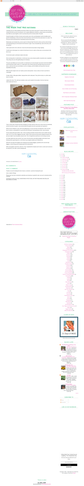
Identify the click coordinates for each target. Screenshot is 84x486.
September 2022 (65, 159)
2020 (62, 176)
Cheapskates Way (68, 251)
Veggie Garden (68, 309)
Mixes (68, 283)
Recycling (68, 293)
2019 (62, 178)
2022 (62, 155)
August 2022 (64, 160)
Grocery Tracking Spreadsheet (69, 274)
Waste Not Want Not (68, 310)
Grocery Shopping (68, 272)
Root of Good (69, 355)
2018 (62, 180)
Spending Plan (68, 301)
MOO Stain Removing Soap (69, 100)
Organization (68, 287)
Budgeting (68, 248)
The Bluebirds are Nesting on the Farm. (69, 345)
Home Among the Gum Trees (69, 70)
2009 (62, 195)
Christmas (68, 254)
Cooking (68, 259)
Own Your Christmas (69, 289)
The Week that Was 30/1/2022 (68, 170)
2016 (62, 183)
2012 (62, 190)
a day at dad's (68, 376)
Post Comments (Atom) (17, 224)
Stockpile (68, 302)
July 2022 (64, 162)
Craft (68, 260)
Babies (68, 247)
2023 (62, 154)
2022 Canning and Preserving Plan (68, 172)
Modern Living (68, 284)
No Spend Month (68, 286)
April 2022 (64, 167)
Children (68, 253)
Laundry (68, 278)
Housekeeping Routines (69, 84)
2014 (62, 187)
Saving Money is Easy (68, 295)
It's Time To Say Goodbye (71, 385)
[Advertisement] (15, 215)
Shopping (68, 299)
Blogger (74, 473)
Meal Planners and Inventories (69, 92)
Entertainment (68, 262)
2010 (62, 194)
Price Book (69, 292)
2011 (62, 192)
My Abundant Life (69, 364)
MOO (68, 280)
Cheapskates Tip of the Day (68, 250)
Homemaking (68, 275)
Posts (62, 400)
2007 (62, 199)
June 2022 (64, 164)
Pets (68, 290)
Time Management (68, 304)
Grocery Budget (68, 269)
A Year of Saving (68, 245)
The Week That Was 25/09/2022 (71, 143)
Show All (77, 393)
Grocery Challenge (68, 271)
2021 (62, 175)
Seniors (68, 296)
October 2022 (65, 157)
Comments (63, 402)
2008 (62, 197)
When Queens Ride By (69, 80)
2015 (62, 185)
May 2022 (64, 166)
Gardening (68, 268)
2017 (62, 182)
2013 (62, 189)
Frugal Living (68, 266)
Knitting (68, 277)
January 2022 (65, 169)
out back (69, 375)
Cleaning (68, 256)
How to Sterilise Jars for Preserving (69, 88)
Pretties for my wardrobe (71, 136)
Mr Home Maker (69, 384)
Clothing (68, 257)
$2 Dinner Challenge (68, 244)
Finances (68, 265)
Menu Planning (68, 281)
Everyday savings (68, 263)
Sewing (68, 298)
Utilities (68, 307)
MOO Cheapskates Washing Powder (69, 96)
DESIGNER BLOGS (46, 484)
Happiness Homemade (69, 76)
